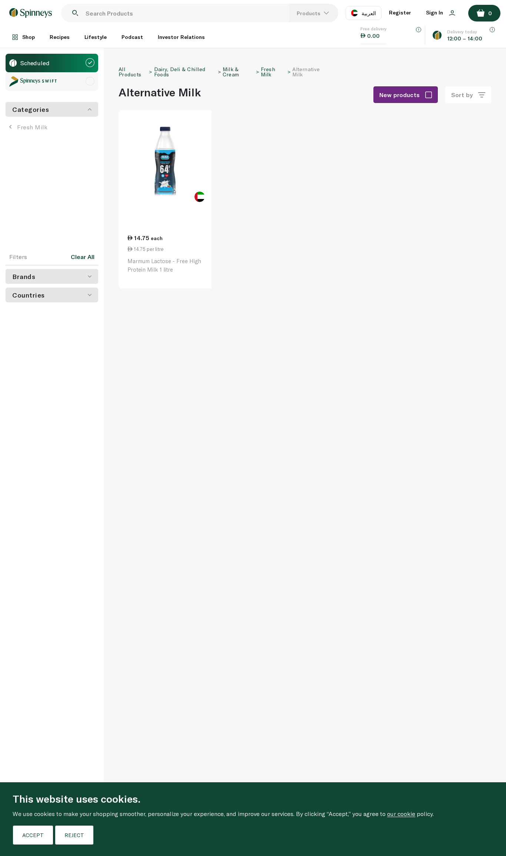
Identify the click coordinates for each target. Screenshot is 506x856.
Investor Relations (181, 37)
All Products (130, 71)
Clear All (82, 257)
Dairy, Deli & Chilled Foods (180, 71)
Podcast (132, 37)
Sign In (435, 12)
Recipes (60, 37)
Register (400, 12)
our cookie (401, 813)
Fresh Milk (32, 126)
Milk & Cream (231, 71)
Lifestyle (95, 37)
